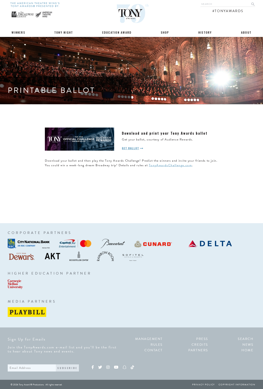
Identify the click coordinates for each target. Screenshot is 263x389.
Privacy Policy (203, 384)
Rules (157, 344)
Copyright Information (237, 384)
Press (202, 338)
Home (247, 350)
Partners (198, 350)
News (247, 344)
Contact (153, 350)
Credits (200, 344)
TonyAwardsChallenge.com (170, 165)
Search (245, 338)
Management (149, 338)
